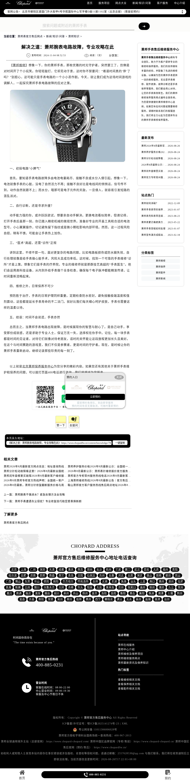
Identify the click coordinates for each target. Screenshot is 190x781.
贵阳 (175, 569)
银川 (37, 587)
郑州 (90, 569)
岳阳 (113, 593)
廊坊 (168, 575)
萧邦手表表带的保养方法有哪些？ (154, 209)
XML (125, 723)
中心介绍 (179, 3)
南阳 (41, 599)
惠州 (88, 599)
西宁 (98, 599)
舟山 (75, 593)
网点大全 (121, 3)
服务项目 (104, 3)
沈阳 (80, 575)
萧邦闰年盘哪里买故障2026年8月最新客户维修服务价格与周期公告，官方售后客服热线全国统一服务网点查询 (154, 171)
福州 (165, 569)
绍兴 (57, 593)
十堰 (170, 593)
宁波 (118, 569)
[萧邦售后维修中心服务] (24, 3)
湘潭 (161, 593)
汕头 (133, 581)
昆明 (42, 575)
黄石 (132, 593)
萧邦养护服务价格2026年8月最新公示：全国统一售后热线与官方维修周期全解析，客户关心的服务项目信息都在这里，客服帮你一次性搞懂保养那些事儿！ (154, 152)
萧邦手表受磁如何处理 (153, 228)
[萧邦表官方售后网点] (8, 3)
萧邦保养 (161, 266)
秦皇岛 (110, 587)
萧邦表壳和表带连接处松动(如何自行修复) (154, 216)
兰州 (27, 587)
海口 (152, 581)
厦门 (127, 569)
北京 (14, 569)
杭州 (109, 569)
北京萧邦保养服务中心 (38, 366)
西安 (146, 569)
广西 (8, 581)
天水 (129, 599)
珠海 (124, 581)
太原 (130, 575)
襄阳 (142, 593)
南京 (80, 569)
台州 (167, 599)
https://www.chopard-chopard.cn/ (154, 741)
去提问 (74, 425)
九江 (171, 587)
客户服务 (162, 3)
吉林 (95, 581)
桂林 (79, 599)
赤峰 (71, 587)
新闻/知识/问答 (141, 3)
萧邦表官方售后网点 (30, 36)
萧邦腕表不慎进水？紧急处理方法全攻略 (40, 494)
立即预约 (95, 396)
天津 (52, 569)
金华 (94, 593)
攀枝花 (109, 599)
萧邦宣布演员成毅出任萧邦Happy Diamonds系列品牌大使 (154, 235)
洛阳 (104, 593)
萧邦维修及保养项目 (130, 653)
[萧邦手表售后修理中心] (39, 3)
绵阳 (56, 581)
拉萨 (180, 581)
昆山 (178, 575)
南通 (19, 593)
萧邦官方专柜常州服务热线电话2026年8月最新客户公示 (102, 475)
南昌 (52, 575)
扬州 (85, 593)
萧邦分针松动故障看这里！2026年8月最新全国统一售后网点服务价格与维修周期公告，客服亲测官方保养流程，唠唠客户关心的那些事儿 (154, 158)
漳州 (171, 581)
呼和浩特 (83, 581)
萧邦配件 (161, 272)
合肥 (23, 575)
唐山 (149, 575)
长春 (111, 575)
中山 (37, 581)
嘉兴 (9, 593)
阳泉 (90, 587)
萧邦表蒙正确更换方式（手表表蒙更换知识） (154, 222)
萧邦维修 (19, 65)
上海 (23, 569)
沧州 (121, 587)
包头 (80, 587)
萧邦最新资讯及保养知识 (133, 662)
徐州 (152, 587)
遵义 (119, 599)
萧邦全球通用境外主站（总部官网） (23, 741)
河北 (121, 575)
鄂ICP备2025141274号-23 (103, 723)
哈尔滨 (13, 575)
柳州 (69, 599)
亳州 (66, 593)
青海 (8, 587)
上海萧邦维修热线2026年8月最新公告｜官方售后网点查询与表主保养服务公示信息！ (120, 480)
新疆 (18, 587)
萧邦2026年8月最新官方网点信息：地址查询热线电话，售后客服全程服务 (49, 466)
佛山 (18, 581)
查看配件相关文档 (129, 688)
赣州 (161, 581)
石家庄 (91, 575)
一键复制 (120, 442)
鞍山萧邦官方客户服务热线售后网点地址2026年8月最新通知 (105, 485)
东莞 (27, 581)
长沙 (99, 569)
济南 (33, 575)
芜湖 (114, 581)
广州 (33, 569)
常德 (50, 599)
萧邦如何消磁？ (149, 203)
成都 (61, 569)
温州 (142, 587)
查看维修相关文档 (129, 679)
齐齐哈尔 (68, 581)
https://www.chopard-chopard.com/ (67, 741)
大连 (156, 569)
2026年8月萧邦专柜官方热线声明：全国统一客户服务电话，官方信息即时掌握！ (53, 480)
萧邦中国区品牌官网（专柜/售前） (111, 741)
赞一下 (61, 425)
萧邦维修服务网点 (129, 658)
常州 (180, 587)
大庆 (99, 587)
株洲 (151, 593)
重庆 (71, 569)
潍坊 (161, 587)
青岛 (71, 575)
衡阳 (123, 593)
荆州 (180, 593)
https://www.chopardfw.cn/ (110, 747)
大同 (61, 587)
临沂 (28, 593)
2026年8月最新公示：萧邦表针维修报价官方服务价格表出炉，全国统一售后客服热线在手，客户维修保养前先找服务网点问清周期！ (154, 165)
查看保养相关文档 (129, 684)
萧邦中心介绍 (126, 649)
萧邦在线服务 (126, 645)
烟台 (47, 593)
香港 (157, 599)
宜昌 (22, 599)
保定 (140, 575)
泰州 (138, 599)
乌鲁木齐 (49, 587)
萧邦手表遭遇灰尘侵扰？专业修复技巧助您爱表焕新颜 (48, 501)
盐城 (148, 599)
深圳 (42, 569)
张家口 (132, 587)
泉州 (60, 599)
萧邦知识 (73, 36)
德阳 (46, 581)
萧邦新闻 (161, 278)
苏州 (102, 575)
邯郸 (159, 575)
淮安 (38, 593)
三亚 (142, 581)
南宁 (61, 575)
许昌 (32, 599)
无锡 (105, 581)
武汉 (137, 569)
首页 (90, 3)
